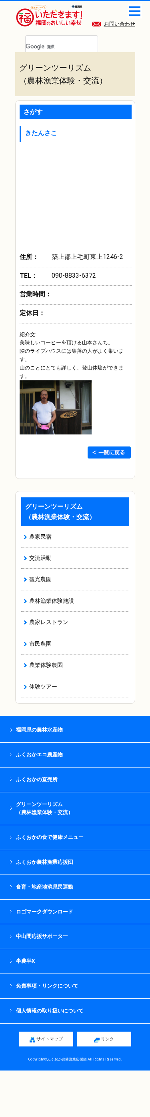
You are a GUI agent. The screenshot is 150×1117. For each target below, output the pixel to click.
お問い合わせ (119, 24)
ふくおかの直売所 (37, 779)
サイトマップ (49, 1039)
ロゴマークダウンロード (44, 912)
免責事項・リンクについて (47, 986)
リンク (107, 1039)
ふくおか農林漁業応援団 (44, 862)
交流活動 (40, 558)
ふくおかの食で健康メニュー (50, 837)
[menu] (134, 11)
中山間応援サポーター (42, 936)
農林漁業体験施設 (51, 601)
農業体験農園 (46, 665)
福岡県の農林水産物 (39, 730)
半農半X (25, 961)
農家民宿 (40, 536)
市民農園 (40, 643)
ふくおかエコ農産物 (39, 754)
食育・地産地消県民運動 (44, 887)
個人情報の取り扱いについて (50, 1011)
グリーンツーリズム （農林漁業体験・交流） (44, 808)
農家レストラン (48, 622)
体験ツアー (43, 686)
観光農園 (40, 579)
